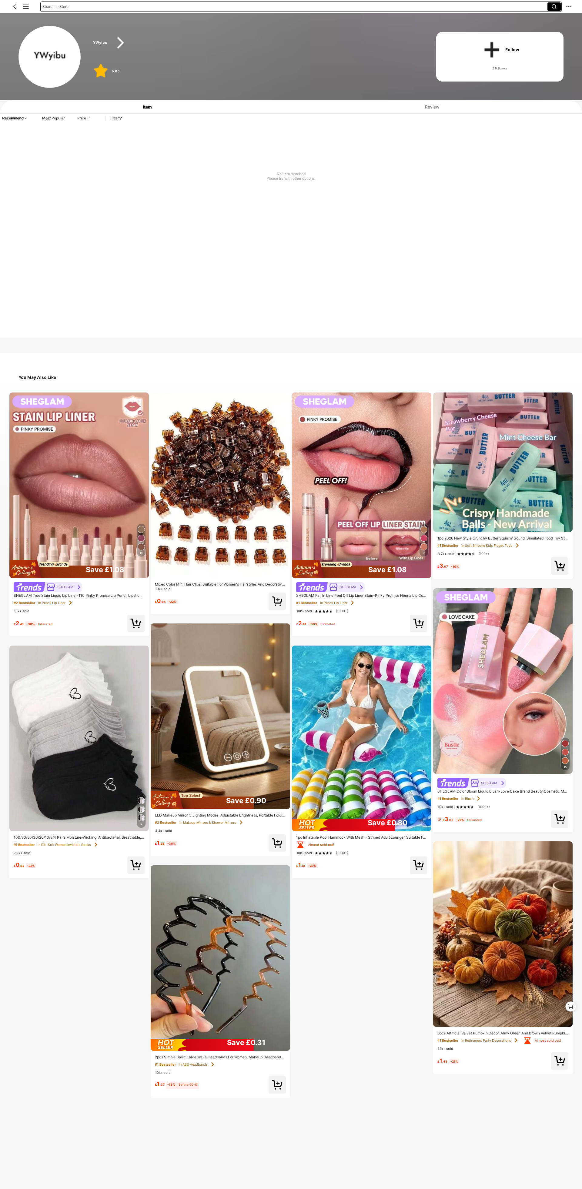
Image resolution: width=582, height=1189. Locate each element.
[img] (79, 569)
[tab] (144, 106)
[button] (14, 6)
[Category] (25, 6)
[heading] (255, 43)
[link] (50, 57)
